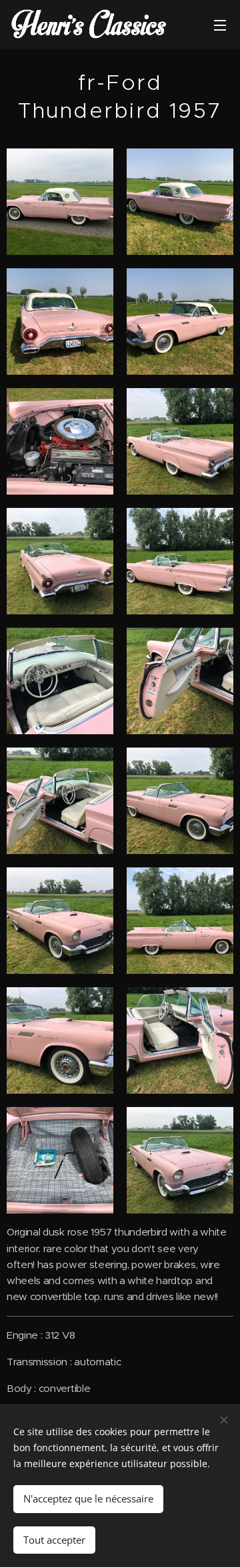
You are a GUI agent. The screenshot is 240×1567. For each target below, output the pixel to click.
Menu (220, 24)
